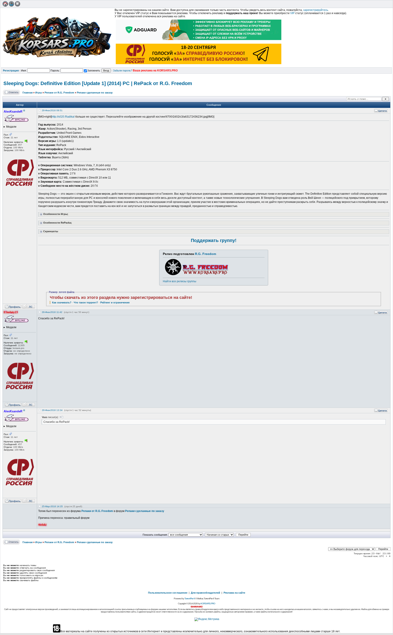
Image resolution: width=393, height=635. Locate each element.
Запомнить (93, 70)
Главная (28, 92)
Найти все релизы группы (179, 281)
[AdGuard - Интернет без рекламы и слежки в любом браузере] (199, 40)
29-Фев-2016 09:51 (52, 110)
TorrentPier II (189, 598)
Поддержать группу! (214, 240)
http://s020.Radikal (63, 116)
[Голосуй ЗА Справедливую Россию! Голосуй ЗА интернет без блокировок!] (199, 64)
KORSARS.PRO (208, 603)
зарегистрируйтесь (315, 10)
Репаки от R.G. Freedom (59, 92)
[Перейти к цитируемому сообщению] (61, 417)
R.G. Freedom (205, 254)
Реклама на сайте (234, 592)
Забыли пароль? (122, 70)
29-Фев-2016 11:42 (52, 312)
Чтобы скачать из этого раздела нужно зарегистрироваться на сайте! (121, 297)
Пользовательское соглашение (167, 592)
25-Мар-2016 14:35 (52, 506)
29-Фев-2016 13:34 (52, 410)
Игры (38, 92)
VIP (292, 13)
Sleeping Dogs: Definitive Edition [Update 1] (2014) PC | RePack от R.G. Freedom (97, 83)
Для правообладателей (205, 592)
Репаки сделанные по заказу (95, 92)
